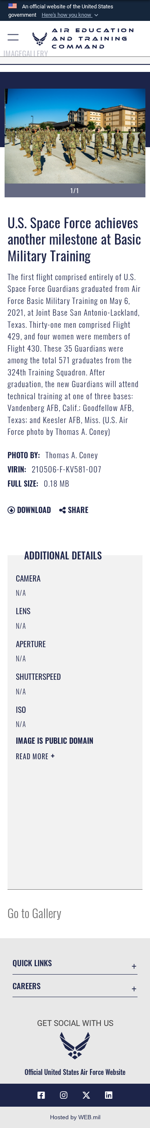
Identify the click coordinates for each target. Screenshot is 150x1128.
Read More (33, 756)
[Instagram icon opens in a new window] (64, 1095)
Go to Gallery (34, 912)
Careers (26, 986)
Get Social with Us (75, 1023)
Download (33, 509)
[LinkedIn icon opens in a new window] (108, 1095)
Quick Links (32, 963)
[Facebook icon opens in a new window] (41, 1095)
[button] (71, 15)
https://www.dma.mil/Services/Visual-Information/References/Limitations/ (66, 874)
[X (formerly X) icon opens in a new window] (86, 1095)
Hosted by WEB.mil (75, 1117)
